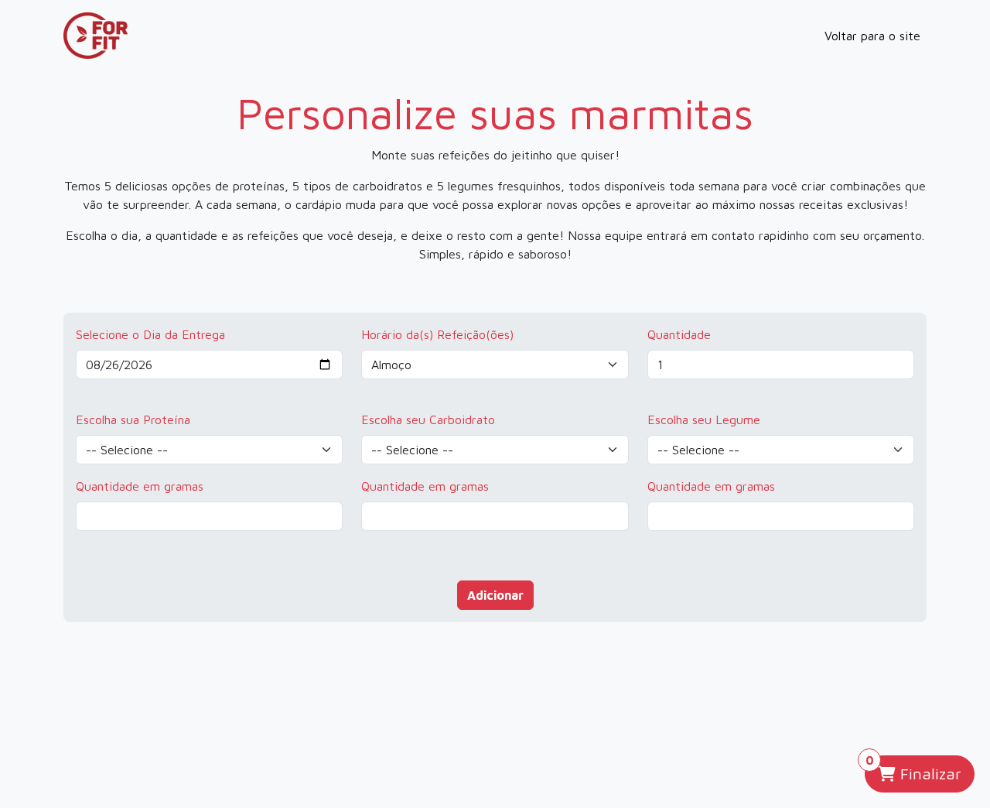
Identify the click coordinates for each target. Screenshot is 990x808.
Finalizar (913, 768)
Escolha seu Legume (703, 419)
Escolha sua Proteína (133, 419)
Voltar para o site (872, 36)
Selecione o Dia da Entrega (150, 334)
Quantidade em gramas (139, 486)
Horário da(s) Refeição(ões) (437, 334)
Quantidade (679, 334)
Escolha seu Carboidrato (428, 419)
